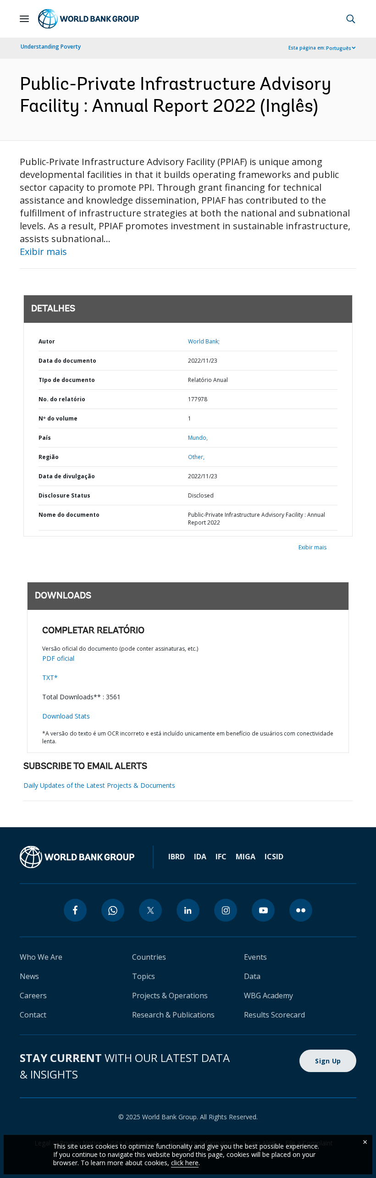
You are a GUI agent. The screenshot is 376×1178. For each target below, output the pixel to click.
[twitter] (150, 910)
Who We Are (41, 957)
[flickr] (300, 910)
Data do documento (67, 361)
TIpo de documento (67, 380)
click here (185, 1162)
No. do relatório (62, 399)
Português (338, 48)
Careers (33, 995)
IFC (221, 857)
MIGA (245, 857)
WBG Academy (268, 995)
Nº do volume (58, 418)
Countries (149, 957)
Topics (143, 976)
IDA (200, 857)
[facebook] (75, 910)
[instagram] (225, 910)
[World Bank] (77, 857)
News (29, 976)
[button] (350, 18)
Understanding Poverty (51, 46)
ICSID (274, 857)
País (45, 438)
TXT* (50, 677)
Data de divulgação (67, 476)
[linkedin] (188, 910)
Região (49, 457)
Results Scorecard (274, 1015)
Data (252, 976)
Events (255, 957)
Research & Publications (173, 1015)
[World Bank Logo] (88, 19)
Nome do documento (69, 515)
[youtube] (263, 910)
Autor (47, 341)
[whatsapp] (112, 910)
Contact (33, 1015)
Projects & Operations (170, 995)
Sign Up (328, 1060)
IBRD (176, 857)
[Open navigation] (24, 19)
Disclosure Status (64, 495)
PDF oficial (58, 658)
